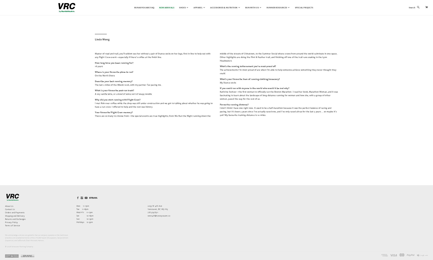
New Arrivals (166, 8)
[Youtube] (86, 198)
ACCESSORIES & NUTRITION (224, 8)
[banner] (67, 8)
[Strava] (93, 198)
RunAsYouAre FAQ (144, 8)
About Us (9, 206)
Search (412, 8)
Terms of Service (12, 225)
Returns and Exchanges (15, 219)
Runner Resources (277, 8)
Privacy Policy (11, 222)
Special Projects (304, 8)
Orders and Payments (15, 212)
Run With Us (252, 8)
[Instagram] (82, 198)
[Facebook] (77, 198)
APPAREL (198, 8)
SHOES (182, 8)
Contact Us (10, 209)
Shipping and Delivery (15, 216)
